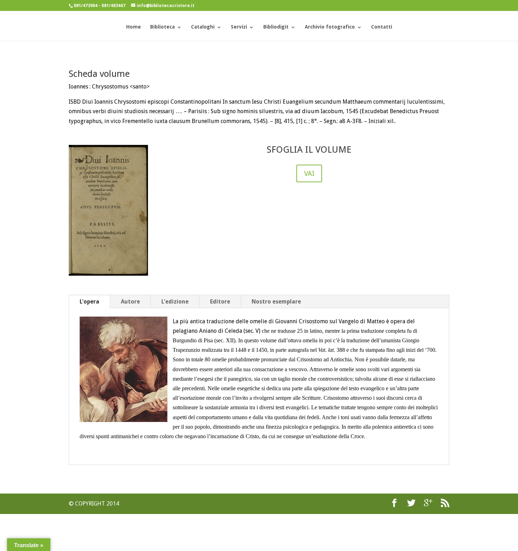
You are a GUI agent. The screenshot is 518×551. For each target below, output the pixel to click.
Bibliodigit (276, 27)
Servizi (239, 27)
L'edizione (175, 301)
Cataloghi (203, 27)
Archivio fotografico (330, 27)
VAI (309, 173)
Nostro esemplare (276, 301)
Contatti (381, 27)
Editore (220, 301)
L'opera (89, 301)
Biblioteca (162, 27)
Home (133, 27)
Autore (130, 301)
